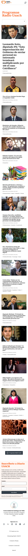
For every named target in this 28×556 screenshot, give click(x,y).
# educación (17, 193)
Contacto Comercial (14, 545)
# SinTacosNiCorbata (7, 256)
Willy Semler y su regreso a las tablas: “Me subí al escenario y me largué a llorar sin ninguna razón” (13, 379)
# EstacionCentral (6, 193)
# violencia (15, 415)
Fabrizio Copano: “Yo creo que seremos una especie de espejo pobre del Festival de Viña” (12, 157)
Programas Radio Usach (15, 452)
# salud (19, 256)
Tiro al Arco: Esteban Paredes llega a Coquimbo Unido (14, 97)
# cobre (4, 447)
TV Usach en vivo (14, 531)
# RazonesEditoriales (7, 73)
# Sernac (22, 193)
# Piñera (9, 291)
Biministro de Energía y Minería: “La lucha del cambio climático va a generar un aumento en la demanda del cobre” (14, 127)
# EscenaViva (5, 162)
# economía (8, 447)
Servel (14, 550)
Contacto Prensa (14, 540)
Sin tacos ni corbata (8, 244)
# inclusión (13, 225)
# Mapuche (5, 415)
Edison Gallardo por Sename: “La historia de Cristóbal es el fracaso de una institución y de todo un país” (13, 348)
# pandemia (14, 290)
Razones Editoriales (8, 41)
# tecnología (14, 256)
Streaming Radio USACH (14, 535)
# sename (5, 354)
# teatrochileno (6, 385)
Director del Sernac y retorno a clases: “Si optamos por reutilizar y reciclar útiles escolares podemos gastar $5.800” (14, 187)
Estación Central (7, 182)
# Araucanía (10, 415)
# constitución (19, 225)
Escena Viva (6, 153)
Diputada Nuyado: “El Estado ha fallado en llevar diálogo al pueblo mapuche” (14, 409)
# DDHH (20, 415)
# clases (12, 193)
